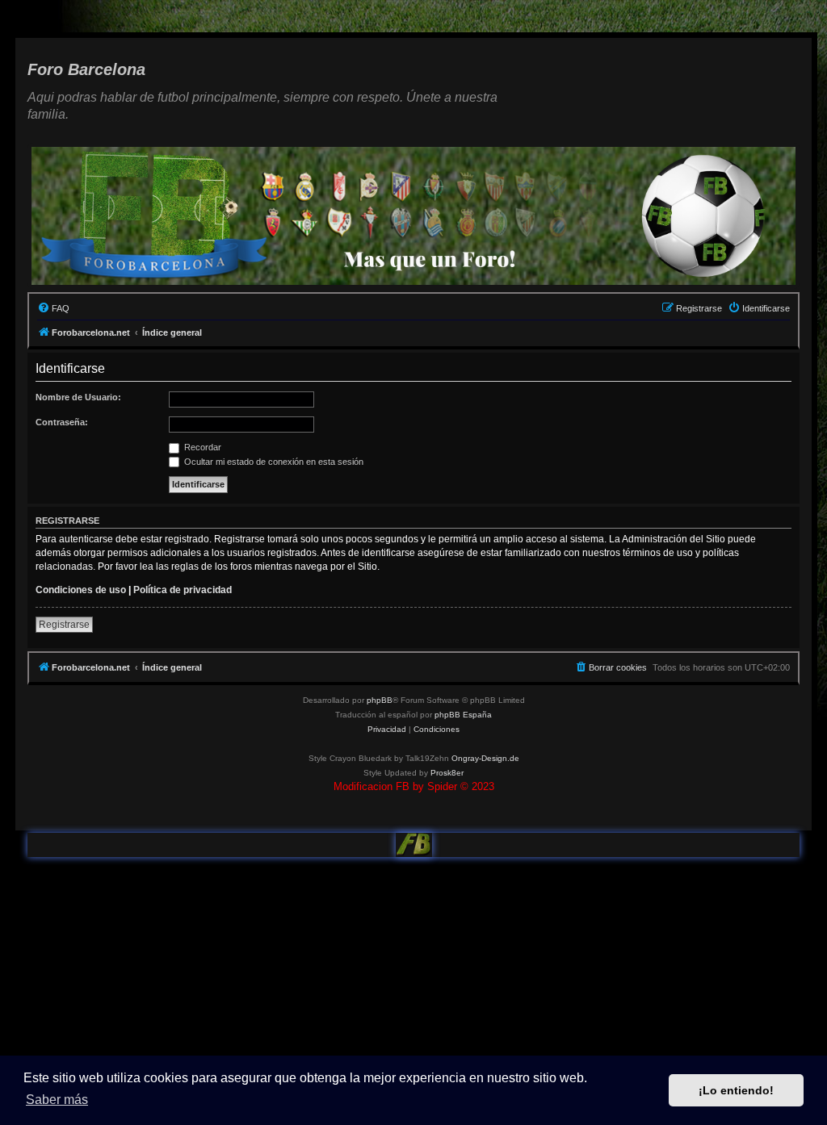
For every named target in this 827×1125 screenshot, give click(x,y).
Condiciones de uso (81, 590)
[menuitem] (53, 308)
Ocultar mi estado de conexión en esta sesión (272, 461)
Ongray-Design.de (485, 758)
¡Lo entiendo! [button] (736, 1090)
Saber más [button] (57, 1099)
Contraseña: (62, 422)
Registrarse (64, 624)
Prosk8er (447, 772)
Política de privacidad (182, 590)
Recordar (201, 447)
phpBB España (463, 714)
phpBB (380, 700)
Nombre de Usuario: (78, 397)
